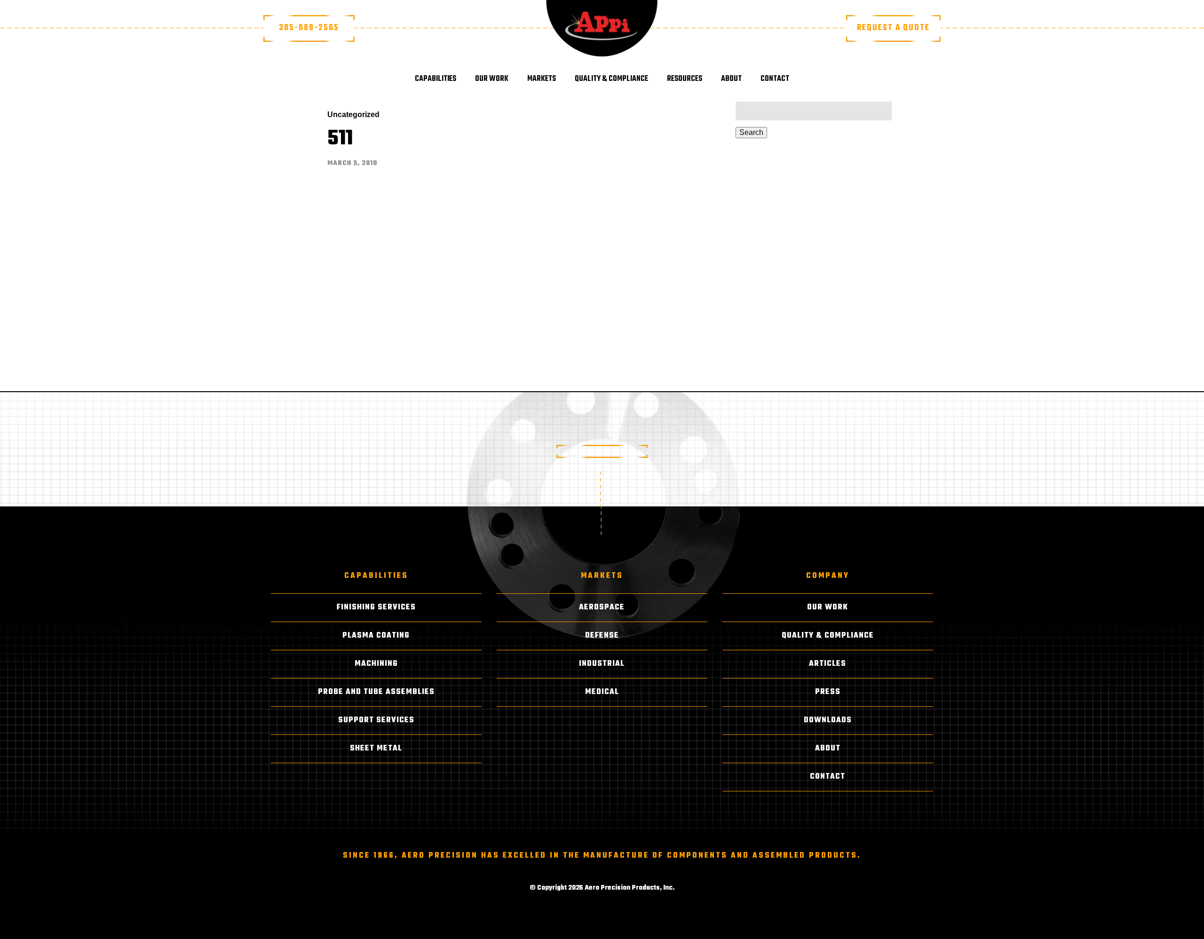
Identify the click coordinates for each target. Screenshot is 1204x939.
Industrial (602, 664)
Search (751, 132)
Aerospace (602, 607)
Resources (684, 79)
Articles (827, 664)
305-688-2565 (309, 28)
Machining (376, 664)
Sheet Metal (376, 748)
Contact (774, 79)
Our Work (491, 79)
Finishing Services (376, 607)
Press (827, 692)
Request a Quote (893, 28)
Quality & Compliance (611, 79)
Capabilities (435, 79)
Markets (541, 79)
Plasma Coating (376, 636)
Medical (602, 692)
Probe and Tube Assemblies (376, 692)
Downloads (828, 720)
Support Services (376, 720)
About (731, 79)
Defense (602, 636)
